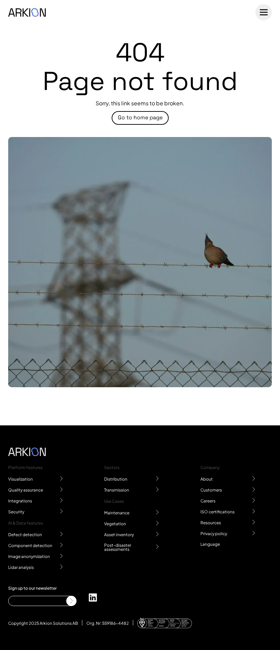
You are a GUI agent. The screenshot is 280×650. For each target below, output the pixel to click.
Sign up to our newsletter (32, 588)
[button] (210, 544)
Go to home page (140, 117)
